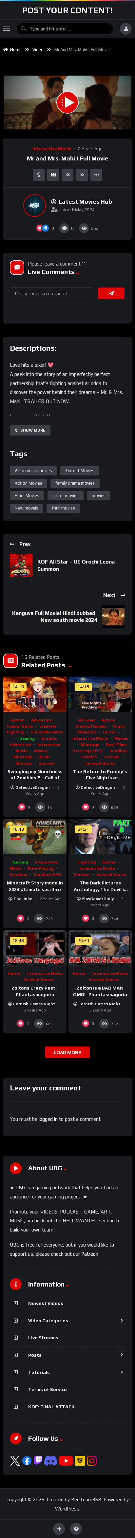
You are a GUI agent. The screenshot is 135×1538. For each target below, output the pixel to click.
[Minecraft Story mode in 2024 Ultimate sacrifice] (35, 837)
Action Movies (28, 483)
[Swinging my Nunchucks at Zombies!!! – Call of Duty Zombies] (35, 694)
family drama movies (75, 483)
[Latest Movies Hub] (34, 205)
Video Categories (48, 1320)
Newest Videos (45, 1303)
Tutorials (39, 1372)
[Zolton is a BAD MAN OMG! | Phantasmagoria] (100, 948)
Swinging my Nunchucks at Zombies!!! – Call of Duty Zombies (35, 778)
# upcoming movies (33, 470)
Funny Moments (47, 732)
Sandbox (118, 751)
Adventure (41, 720)
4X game (86, 720)
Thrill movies (63, 508)
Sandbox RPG (47, 874)
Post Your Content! (67, 10)
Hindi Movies (27, 495)
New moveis (26, 508)
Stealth (89, 757)
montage (22, 757)
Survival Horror (100, 763)
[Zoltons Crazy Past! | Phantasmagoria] (35, 948)
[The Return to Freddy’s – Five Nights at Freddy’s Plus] (100, 694)
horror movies (65, 495)
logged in (48, 1119)
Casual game (20, 726)
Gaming (27, 738)
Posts (35, 1355)
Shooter (23, 763)
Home (15, 49)
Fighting (16, 732)
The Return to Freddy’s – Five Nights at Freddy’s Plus (100, 778)
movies (99, 495)
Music (44, 757)
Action (18, 720)
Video (38, 49)
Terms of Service (47, 1389)
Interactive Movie (51, 148)
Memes (41, 751)
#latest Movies (79, 470)
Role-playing (41, 868)
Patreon (89, 1254)
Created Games (91, 726)
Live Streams (43, 1337)
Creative (47, 726)
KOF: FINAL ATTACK (51, 1406)
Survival (47, 763)
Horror (109, 732)
